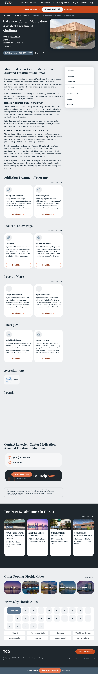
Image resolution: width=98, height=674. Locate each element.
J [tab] (10, 618)
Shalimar (26, 15)
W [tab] (25, 626)
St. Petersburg (83, 638)
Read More (17, 214)
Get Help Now (33, 9)
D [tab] (49, 610)
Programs (70, 70)
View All (88, 577)
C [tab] (41, 610)
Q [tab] (64, 618)
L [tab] (25, 618)
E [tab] (56, 610)
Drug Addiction (78, 3)
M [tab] (33, 618)
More (58, 182)
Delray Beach (60, 638)
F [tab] (64, 610)
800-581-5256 (52, 9)
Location (70, 99)
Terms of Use (71, 658)
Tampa (37, 638)
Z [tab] (41, 626)
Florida (16, 15)
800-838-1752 (22, 474)
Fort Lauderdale (38, 633)
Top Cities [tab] (13, 610)
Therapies (70, 87)
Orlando (60, 633)
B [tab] (33, 610)
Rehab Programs (60, 3)
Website (17, 462)
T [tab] (88, 618)
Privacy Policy (89, 658)
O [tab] (49, 618)
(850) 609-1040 (21, 457)
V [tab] (17, 626)
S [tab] (80, 618)
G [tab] (72, 610)
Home (8, 15)
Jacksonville (14, 638)
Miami (15, 633)
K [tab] (17, 618)
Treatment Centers (27, 2)
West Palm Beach (83, 633)
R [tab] (72, 618)
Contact (70, 105)
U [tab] (10, 626)
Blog (91, 2)
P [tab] (56, 618)
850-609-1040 (9, 46)
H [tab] (80, 610)
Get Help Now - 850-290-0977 (18, 53)
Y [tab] (33, 626)
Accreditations (72, 93)
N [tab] (41, 618)
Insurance (70, 76)
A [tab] (25, 610)
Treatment (43, 3)
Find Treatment (85, 651)
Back (52, 182)
